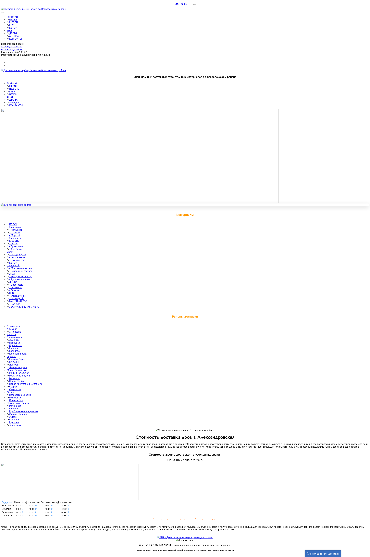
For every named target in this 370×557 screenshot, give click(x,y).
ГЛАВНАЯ (12, 16)
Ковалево (14, 351)
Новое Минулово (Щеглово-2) (25, 384)
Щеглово (14, 422)
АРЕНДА (14, 36)
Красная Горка (17, 359)
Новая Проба (16, 381)
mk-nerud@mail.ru (12, 49)
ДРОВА (13, 33)
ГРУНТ (13, 25)
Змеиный (14, 340)
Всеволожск (13, 326)
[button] (323, 553)
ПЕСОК (13, 19)
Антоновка (15, 331)
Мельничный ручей (19, 375)
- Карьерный (14, 227)
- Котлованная (17, 257)
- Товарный (13, 265)
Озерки (13, 386)
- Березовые (16, 284)
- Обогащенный (17, 295)
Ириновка (14, 342)
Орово (10, 392)
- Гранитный (16, 246)
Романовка (15, 406)
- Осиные (14, 290)
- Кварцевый (14, 238)
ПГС (11, 293)
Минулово (14, 378)
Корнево (11, 356)
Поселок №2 (16, 400)
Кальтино (14, 348)
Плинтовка (15, 397)
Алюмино (12, 329)
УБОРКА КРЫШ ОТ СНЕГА (24, 306)
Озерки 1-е (15, 389)
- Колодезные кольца (20, 276)
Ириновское (15, 345)
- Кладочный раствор (20, 271)
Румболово (13, 408)
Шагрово (14, 419)
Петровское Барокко (20, 395)
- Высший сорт (17, 260)
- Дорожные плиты (19, 279)
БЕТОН (13, 27)
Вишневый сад (15, 337)
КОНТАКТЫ (15, 38)
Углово (13, 417)
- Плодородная (17, 254)
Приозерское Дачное (18, 403)
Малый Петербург (19, 373)
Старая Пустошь (18, 414)
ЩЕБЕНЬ (14, 22)
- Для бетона (16, 249)
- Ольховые (15, 287)
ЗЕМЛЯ (11, 251)
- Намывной (16, 229)
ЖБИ (9, 30)
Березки (11, 334)
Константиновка (17, 353)
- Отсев (13, 243)
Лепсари (13, 364)
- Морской (14, 235)
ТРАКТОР (14, 304)
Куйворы (14, 362)
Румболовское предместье (23, 411)
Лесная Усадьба (18, 367)
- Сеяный (14, 232)
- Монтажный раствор (21, 268)
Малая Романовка (17, 370)
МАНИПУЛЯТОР (18, 301)
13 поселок (15, 425)
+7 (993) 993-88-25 (11, 46)
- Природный (16, 298)
